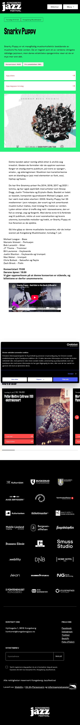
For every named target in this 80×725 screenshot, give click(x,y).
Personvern (38, 686)
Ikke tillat (14, 379)
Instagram (67, 631)
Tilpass (38, 379)
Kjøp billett (10, 75)
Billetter (55, 6)
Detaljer (71, 374)
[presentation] (3, 417)
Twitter (66, 634)
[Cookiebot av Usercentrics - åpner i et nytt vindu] (68, 345)
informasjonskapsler (58, 686)
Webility (19, 686)
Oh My (28, 686)
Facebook (67, 627)
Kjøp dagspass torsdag (15, 86)
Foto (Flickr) (68, 641)
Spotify (65, 638)
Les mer (9, 436)
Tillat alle (65, 379)
